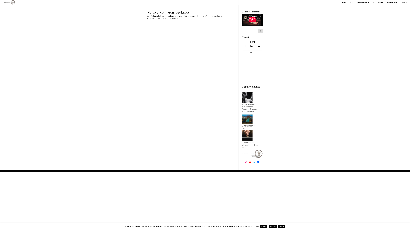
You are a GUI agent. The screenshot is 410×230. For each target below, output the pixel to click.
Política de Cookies (252, 226)
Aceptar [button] (263, 226)
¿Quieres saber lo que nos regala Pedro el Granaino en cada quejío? (249, 107)
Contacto (403, 2)
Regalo (343, 2)
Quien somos (392, 2)
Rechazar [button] (273, 226)
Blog (374, 2)
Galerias (381, 2)
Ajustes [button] (281, 226)
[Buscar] (260, 31)
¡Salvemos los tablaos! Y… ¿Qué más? (250, 145)
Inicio (351, 2)
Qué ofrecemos (361, 2)
